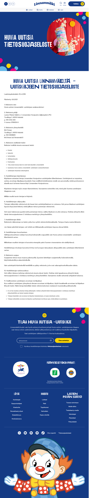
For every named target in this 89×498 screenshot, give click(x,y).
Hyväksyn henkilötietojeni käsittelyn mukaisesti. (46, 346)
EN (9, 4)
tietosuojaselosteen (54, 346)
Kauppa (64, 5)
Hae (61, 5)
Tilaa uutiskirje (63, 340)
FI (5, 4)
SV (13, 4)
